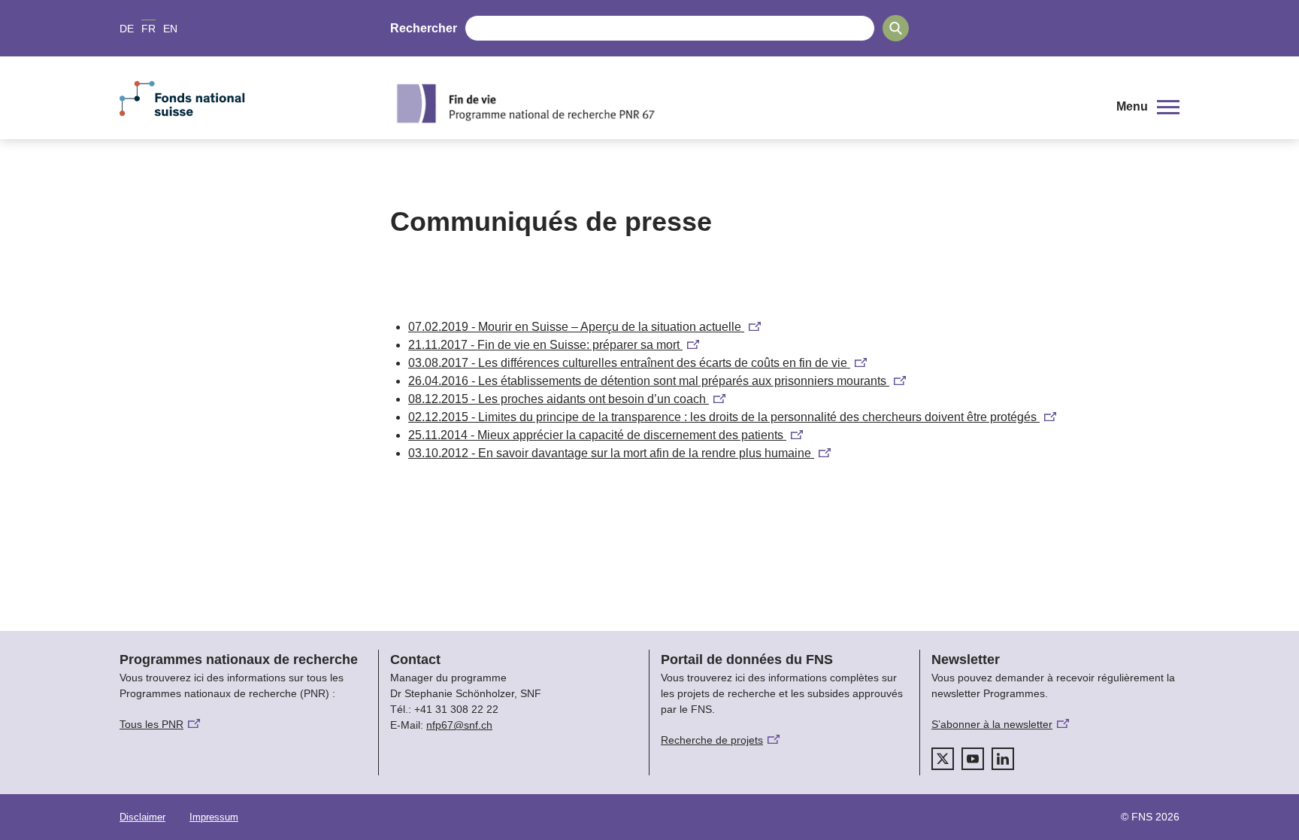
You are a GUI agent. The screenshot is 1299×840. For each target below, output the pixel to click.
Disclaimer (142, 817)
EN (170, 29)
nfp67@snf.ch (459, 725)
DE (127, 29)
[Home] (743, 103)
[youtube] (972, 759)
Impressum (213, 817)
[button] (1147, 107)
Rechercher (423, 28)
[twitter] (942, 759)
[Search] (896, 28)
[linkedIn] (1003, 759)
